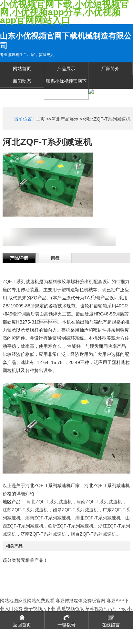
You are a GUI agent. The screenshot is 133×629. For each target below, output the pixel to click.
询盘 (55, 258)
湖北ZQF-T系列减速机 (98, 517)
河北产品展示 (64, 119)
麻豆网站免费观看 (36, 600)
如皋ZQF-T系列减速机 (75, 509)
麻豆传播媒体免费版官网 (80, 600)
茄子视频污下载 (40, 608)
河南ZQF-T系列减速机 (99, 501)
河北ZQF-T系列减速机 (107, 119)
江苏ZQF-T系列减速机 (25, 509)
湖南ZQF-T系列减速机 (48, 517)
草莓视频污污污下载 (105, 608)
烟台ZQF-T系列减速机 (93, 534)
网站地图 (9, 600)
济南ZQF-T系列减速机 (43, 534)
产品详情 (19, 258)
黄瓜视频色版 (70, 608)
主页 (40, 119)
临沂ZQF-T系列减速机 (71, 525)
